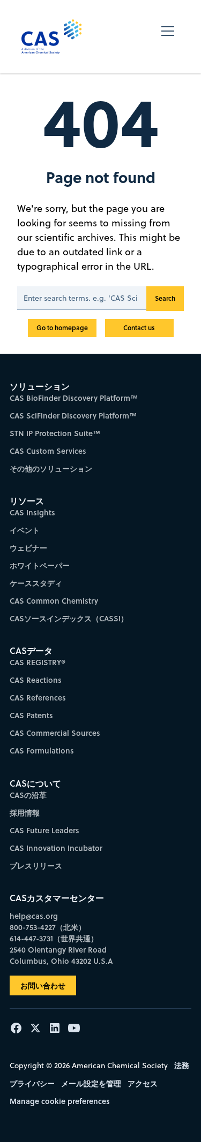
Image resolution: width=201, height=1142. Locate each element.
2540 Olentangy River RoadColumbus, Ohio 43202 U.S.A (61, 955)
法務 (181, 1065)
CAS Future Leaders (44, 830)
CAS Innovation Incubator (56, 848)
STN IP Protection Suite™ (55, 433)
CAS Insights (32, 512)
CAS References (38, 697)
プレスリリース (36, 865)
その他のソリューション (51, 468)
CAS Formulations (42, 750)
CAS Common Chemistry (54, 600)
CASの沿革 (28, 795)
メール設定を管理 (91, 1083)
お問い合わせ (42, 985)
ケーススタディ (36, 583)
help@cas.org (34, 916)
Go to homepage (62, 327)
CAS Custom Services (48, 450)
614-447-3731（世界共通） (54, 938)
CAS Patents (31, 715)
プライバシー (32, 1083)
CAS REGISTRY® (37, 662)
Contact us (139, 327)
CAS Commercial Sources (55, 733)
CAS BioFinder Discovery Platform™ (74, 397)
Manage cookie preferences (60, 1101)
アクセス (143, 1083)
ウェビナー (28, 547)
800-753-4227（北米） (48, 927)
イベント (25, 530)
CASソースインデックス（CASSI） (69, 618)
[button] (168, 36)
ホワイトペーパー (40, 565)
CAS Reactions (36, 680)
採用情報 (25, 812)
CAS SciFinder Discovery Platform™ (73, 415)
